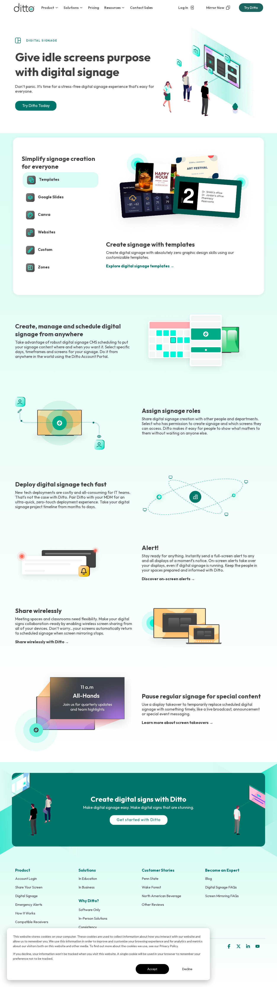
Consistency (88, 927)
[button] (229, 946)
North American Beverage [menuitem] (161, 896)
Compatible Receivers (31, 922)
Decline (187, 969)
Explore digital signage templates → (140, 265)
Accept (152, 969)
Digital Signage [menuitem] (26, 896)
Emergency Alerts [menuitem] (28, 904)
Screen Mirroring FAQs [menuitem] (222, 896)
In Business (87, 887)
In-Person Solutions (93, 918)
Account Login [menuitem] (26, 878)
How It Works (25, 913)
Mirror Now (215, 7)
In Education (88, 878)
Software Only (89, 910)
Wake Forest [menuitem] (151, 887)
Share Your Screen (28, 887)
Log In (183, 7)
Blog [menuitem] (208, 878)
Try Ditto (251, 7)
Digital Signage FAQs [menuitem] (221, 887)
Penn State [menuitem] (150, 878)
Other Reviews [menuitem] (153, 904)
